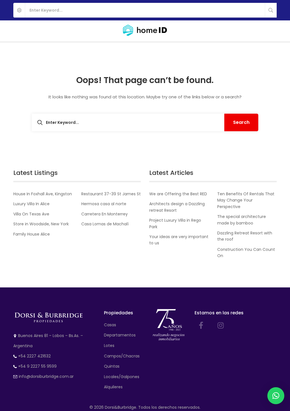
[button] (275, 395)
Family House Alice (31, 234)
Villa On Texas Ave (31, 214)
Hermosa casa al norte (103, 204)
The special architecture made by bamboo (241, 220)
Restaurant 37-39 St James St (111, 194)
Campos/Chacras (122, 356)
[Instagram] (221, 325)
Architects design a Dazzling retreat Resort (177, 207)
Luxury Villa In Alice (31, 204)
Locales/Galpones (121, 377)
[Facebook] (201, 325)
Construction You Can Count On (246, 253)
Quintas (112, 366)
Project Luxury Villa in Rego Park (175, 223)
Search (241, 122)
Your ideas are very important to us (178, 240)
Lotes (109, 345)
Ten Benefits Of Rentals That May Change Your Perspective (245, 200)
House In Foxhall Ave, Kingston (42, 194)
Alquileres (113, 387)
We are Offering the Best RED (178, 194)
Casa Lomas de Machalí (105, 224)
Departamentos (120, 335)
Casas (110, 325)
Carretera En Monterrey (104, 214)
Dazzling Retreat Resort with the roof (244, 236)
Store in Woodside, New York (41, 224)
